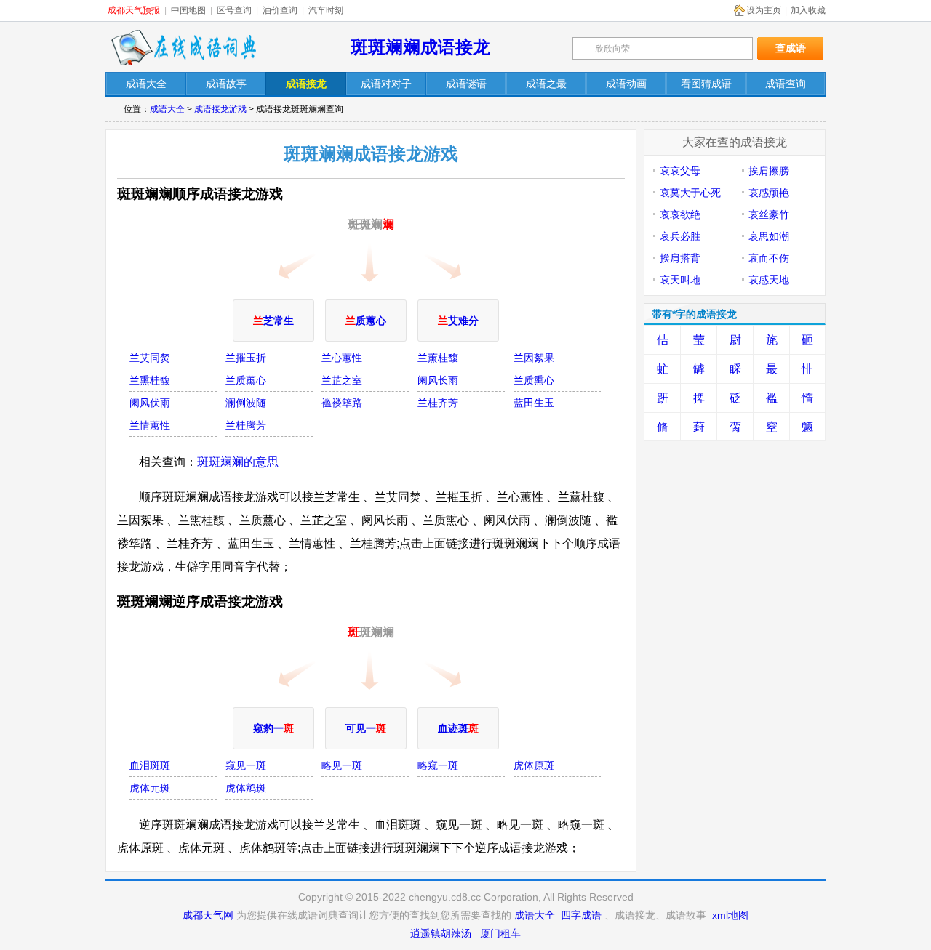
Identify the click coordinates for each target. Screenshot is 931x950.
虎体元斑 (149, 788)
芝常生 (273, 320)
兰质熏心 (534, 380)
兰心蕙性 (341, 357)
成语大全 (167, 109)
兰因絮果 (534, 357)
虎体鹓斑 (245, 788)
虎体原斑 (534, 765)
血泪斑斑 (149, 765)
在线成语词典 (183, 47)
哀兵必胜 (680, 236)
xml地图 (730, 915)
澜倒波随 (245, 402)
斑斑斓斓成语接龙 (420, 47)
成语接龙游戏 (220, 109)
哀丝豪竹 (768, 214)
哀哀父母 (680, 171)
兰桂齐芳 (437, 402)
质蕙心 (365, 320)
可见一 (365, 728)
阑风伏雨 (149, 402)
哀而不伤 (768, 258)
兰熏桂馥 (149, 380)
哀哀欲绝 (680, 214)
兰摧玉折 (245, 357)
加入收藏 (808, 10)
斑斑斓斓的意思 (238, 462)
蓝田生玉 (534, 402)
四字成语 (581, 915)
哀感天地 (768, 280)
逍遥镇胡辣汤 (440, 933)
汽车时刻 (325, 10)
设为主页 (763, 10)
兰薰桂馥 (437, 357)
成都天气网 (208, 915)
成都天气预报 (134, 10)
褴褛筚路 (341, 402)
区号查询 (234, 10)
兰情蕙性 (149, 425)
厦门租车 (500, 933)
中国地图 (188, 10)
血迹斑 (458, 728)
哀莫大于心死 (690, 192)
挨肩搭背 (680, 258)
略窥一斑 (437, 765)
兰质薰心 (245, 380)
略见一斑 (341, 765)
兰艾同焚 (149, 357)
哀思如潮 (768, 236)
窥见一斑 (245, 765)
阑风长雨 (437, 380)
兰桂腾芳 (245, 425)
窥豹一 (273, 728)
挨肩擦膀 (768, 171)
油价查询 (280, 10)
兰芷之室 (341, 380)
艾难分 (458, 320)
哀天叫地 (680, 280)
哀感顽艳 (768, 192)
